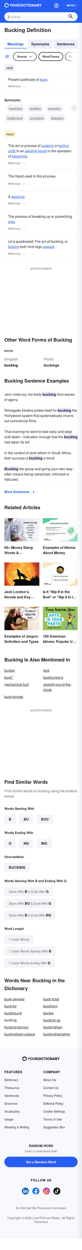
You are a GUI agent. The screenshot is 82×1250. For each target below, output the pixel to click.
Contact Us (51, 1087)
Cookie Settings (54, 1111)
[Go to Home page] (23, 5)
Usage (8, 1119)
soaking (47, 145)
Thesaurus (11, 1087)
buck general (14, 999)
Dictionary (11, 1080)
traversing (16, 108)
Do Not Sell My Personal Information (41, 1208)
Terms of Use (52, 1119)
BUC (45, 819)
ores (11, 221)
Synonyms (40, 43)
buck (43, 79)
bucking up (51, 1020)
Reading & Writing (16, 1127)
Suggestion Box (54, 1127)
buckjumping (53, 677)
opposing (54, 108)
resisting (35, 108)
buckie (48, 1013)
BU (26, 819)
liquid (42, 150)
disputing (57, 118)
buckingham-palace (19, 1034)
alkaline (31, 150)
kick (46, 670)
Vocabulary (12, 1111)
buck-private (13, 696)
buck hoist (51, 999)
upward (48, 246)
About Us (49, 1080)
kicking (13, 246)
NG (26, 843)
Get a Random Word (41, 1162)
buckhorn (50, 1006)
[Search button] (70, 17)
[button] (56, 5)
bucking (17, 867)
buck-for (10, 1006)
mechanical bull (16, 684)
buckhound (13, 1013)
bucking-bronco (16, 1027)
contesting (37, 118)
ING (44, 843)
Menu (71, 5)
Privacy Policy (52, 1095)
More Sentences (16, 491)
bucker (9, 670)
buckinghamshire (56, 1034)
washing (17, 196)
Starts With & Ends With (29, 891)
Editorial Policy (53, 1103)
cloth (12, 150)
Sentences (66, 43)
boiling (63, 145)
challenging (15, 118)
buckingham (52, 1027)
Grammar (11, 1103)
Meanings (15, 43)
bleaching (19, 156)
